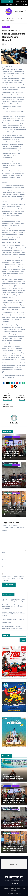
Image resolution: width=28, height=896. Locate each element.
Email (4, 560)
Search (5, 635)
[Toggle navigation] (2, 11)
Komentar (5, 530)
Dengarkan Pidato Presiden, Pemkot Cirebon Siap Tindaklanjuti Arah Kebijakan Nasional (13, 482)
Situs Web (5, 567)
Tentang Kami (11, 893)
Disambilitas (8, 375)
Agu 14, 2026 (15, 457)
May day (22, 375)
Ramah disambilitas (8, 377)
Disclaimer (19, 893)
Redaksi (8, 44)
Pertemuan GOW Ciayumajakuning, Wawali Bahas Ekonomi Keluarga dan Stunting (13, 778)
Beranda (4, 18)
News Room (6, 26)
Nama (4, 552)
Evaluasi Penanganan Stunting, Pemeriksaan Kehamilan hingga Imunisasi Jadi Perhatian (14, 454)
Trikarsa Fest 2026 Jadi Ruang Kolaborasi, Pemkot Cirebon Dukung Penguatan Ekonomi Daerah (13, 511)
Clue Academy (8, 436)
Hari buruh (16, 375)
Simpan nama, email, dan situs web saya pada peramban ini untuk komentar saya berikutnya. (13, 578)
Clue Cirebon (7, 465)
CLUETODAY (14, 877)
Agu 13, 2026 (15, 513)
